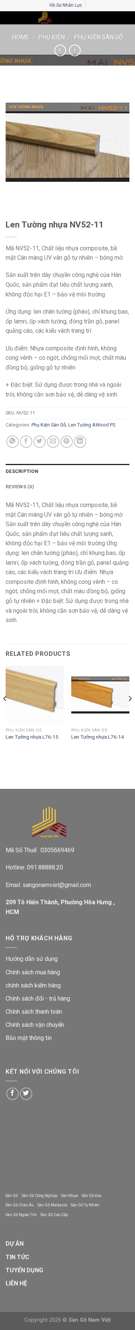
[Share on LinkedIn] (80, 441)
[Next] (130, 713)
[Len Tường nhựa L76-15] (35, 695)
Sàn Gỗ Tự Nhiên (85, 1205)
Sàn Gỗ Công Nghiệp (39, 1196)
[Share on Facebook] (26, 441)
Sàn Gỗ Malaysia (52, 1205)
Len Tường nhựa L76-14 (97, 737)
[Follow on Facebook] (12, 1094)
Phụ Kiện (51, 37)
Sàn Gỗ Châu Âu (20, 1205)
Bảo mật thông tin (29, 1037)
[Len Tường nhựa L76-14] (100, 695)
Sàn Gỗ (12, 1196)
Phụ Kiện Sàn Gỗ (98, 37)
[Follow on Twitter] (26, 1094)
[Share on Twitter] (39, 441)
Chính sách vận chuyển (35, 1024)
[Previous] (5, 713)
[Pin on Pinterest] (66, 441)
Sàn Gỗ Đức (92, 1196)
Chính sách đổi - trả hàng (38, 998)
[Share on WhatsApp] (12, 441)
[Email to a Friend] (53, 441)
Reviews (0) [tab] (20, 486)
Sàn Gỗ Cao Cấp (54, 1215)
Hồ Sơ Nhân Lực (66, 5)
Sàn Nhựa (69, 1196)
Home (20, 37)
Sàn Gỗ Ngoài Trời (21, 1215)
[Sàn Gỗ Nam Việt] (45, 17)
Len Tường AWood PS (91, 425)
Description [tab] (22, 471)
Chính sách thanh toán (34, 1011)
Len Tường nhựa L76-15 (32, 737)
